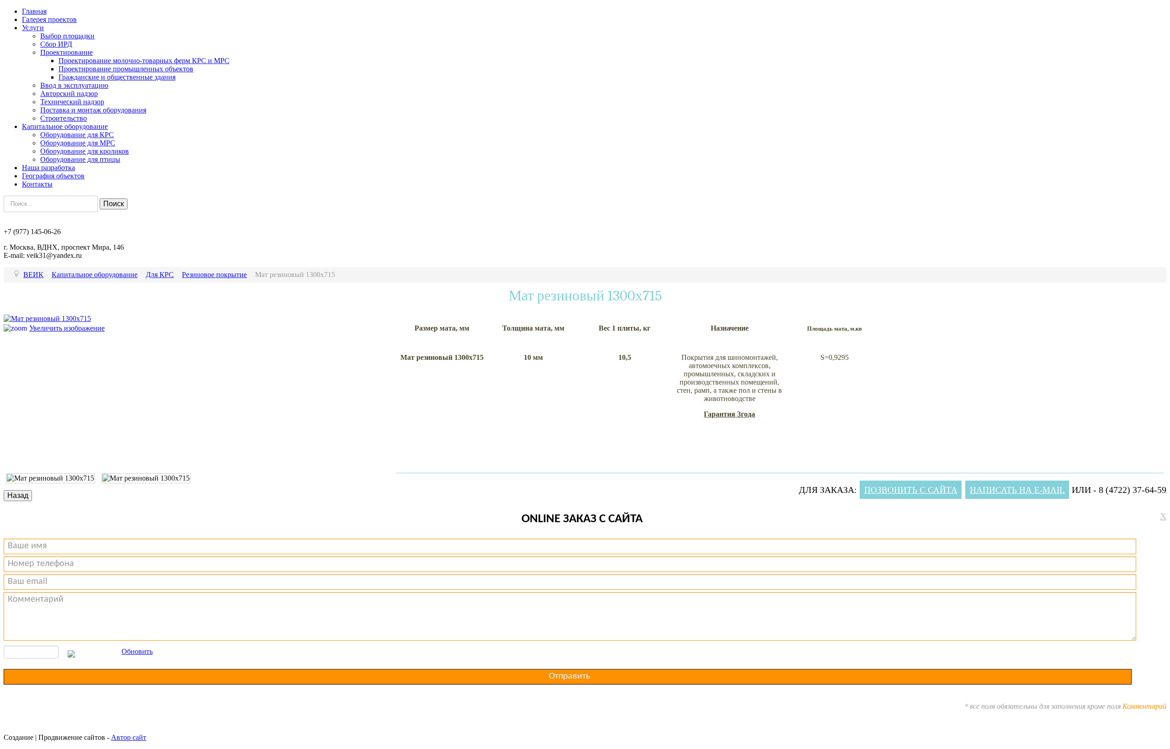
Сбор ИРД (56, 44)
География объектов (53, 176)
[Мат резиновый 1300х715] (50, 478)
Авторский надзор (69, 93)
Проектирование (66, 52)
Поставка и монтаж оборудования (93, 110)
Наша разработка (48, 167)
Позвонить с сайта (910, 490)
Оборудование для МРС (77, 143)
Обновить (137, 651)
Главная (34, 11)
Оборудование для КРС (77, 135)
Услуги (33, 28)
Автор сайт (128, 737)
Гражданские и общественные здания (117, 77)
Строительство (63, 118)
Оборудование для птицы (80, 159)
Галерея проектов (49, 19)
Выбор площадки (67, 36)
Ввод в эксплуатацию (74, 85)
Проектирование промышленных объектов (125, 69)
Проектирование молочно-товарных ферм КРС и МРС (143, 60)
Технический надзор (72, 102)
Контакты (37, 184)
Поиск (113, 204)
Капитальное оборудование (65, 126)
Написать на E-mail (1017, 490)
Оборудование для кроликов (84, 151)
